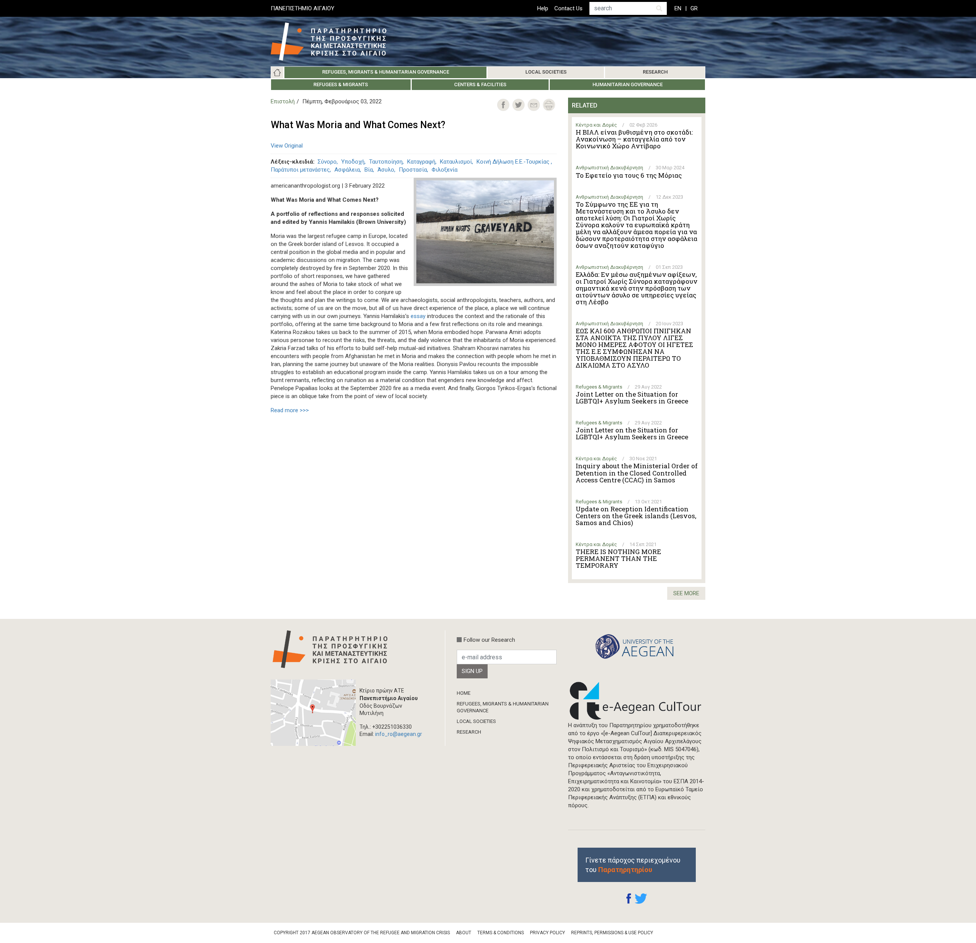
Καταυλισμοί (456, 161)
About (463, 932)
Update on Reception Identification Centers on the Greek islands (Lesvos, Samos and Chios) (636, 516)
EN (677, 8)
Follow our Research (489, 639)
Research (655, 72)
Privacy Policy (547, 932)
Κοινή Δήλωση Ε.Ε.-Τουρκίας (514, 161)
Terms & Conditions (500, 932)
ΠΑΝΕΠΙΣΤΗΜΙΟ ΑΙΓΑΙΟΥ (302, 8)
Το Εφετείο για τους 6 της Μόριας (629, 175)
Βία (368, 169)
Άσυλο (385, 169)
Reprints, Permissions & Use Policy (612, 932)
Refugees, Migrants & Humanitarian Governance (385, 72)
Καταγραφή (421, 161)
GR (694, 8)
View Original (287, 145)
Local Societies (546, 72)
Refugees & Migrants (340, 84)
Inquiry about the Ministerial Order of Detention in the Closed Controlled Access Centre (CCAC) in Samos (637, 473)
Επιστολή (283, 101)
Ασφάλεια (347, 169)
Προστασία (413, 169)
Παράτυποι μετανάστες (300, 169)
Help (542, 8)
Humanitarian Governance (627, 84)
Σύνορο (327, 161)
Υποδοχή (352, 161)
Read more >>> (290, 410)
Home (277, 72)
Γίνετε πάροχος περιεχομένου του (633, 865)
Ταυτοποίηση (386, 161)
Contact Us (568, 8)
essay (418, 316)
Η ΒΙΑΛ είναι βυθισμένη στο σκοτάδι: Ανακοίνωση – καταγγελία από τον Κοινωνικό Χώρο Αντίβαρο (634, 139)
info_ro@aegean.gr (398, 734)
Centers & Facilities (480, 84)
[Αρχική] (334, 41)
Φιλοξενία (445, 169)
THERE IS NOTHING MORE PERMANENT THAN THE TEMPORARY (618, 558)
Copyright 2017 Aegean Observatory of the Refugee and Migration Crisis (362, 932)
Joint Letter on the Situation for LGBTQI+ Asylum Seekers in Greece (632, 398)
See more (686, 593)
